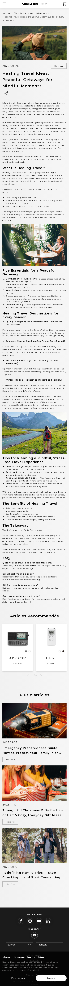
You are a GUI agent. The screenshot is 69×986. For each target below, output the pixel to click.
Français (42, 944)
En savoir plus (18, 978)
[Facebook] (21, 921)
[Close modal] (65, 957)
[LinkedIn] (48, 921)
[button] (41, 675)
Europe (11, 944)
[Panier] (65, 4)
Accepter (51, 978)
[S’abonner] (34, 935)
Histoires (58, 66)
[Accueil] (34, 4)
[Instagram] (30, 921)
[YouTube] (39, 921)
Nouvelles (11, 759)
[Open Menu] (4, 4)
